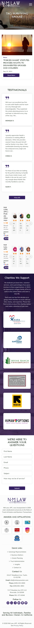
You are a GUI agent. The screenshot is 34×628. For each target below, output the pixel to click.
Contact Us (17, 567)
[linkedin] (11, 602)
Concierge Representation (17, 552)
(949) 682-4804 (18, 586)
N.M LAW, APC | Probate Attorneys (6, 213)
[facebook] (15, 602)
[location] (22, 602)
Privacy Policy (18, 625)
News (5, 57)
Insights (17, 564)
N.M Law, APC (5, 247)
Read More (11, 75)
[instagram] (8, 602)
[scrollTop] (28, 622)
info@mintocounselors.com (19, 580)
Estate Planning (17, 558)
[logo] (17, 499)
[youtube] (18, 602)
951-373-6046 (19, 595)
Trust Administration (17, 561)
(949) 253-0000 (19, 583)
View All (17, 197)
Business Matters (17, 555)
